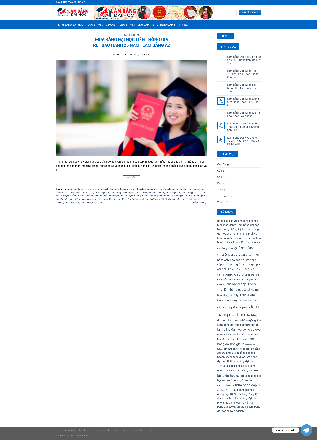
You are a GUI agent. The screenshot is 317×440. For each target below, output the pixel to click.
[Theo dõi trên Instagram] (253, 2)
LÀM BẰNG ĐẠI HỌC (70, 24)
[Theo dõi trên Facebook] (250, 2)
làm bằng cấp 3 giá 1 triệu (243, 269)
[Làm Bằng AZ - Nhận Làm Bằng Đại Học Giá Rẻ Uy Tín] (72, 12)
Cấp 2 (220, 170)
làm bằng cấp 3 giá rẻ (235, 274)
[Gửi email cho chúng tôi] (259, 2)
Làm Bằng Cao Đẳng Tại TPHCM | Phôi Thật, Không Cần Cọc (242, 74)
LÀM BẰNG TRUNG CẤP (134, 24)
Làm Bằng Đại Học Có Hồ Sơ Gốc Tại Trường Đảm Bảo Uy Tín (244, 60)
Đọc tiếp (132, 178)
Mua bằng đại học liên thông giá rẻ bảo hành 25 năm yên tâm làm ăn (98, 195)
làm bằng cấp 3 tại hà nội (242, 290)
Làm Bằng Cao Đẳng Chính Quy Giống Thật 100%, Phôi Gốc (243, 102)
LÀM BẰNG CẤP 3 (164, 24)
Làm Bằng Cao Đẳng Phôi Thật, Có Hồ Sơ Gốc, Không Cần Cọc (243, 126)
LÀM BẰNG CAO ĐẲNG (101, 24)
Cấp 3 (220, 177)
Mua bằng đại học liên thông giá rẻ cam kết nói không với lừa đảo (161, 195)
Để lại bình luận (200, 202)
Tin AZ (183, 24)
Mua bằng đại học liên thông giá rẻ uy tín (83, 202)
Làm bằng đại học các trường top (238, 324)
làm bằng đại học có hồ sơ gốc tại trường (235, 334)
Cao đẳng (223, 164)
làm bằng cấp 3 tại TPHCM (233, 295)
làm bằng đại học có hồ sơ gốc (239, 329)
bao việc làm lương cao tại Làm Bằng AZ (74, 192)
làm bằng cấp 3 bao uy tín (241, 255)
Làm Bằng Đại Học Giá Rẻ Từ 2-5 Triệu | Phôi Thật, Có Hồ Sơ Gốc (243, 140)
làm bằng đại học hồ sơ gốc (236, 349)
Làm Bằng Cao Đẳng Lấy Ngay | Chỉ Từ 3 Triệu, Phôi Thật (242, 88)
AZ (149, 55)
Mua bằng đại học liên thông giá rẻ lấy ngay (101, 199)
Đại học (128, 35)
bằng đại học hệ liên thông (107, 189)
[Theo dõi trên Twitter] (256, 2)
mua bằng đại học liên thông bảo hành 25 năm (143, 192)
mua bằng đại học (224, 390)
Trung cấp (223, 202)
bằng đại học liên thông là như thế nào (164, 189)
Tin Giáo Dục (224, 196)
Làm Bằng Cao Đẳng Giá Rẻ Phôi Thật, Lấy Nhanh (243, 114)
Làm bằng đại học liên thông (107, 192)
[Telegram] (306, 430)
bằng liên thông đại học (194, 189)
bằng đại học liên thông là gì (133, 189)
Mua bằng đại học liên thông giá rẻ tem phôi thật (144, 199)
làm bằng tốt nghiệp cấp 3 (236, 307)
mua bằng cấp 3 (247, 385)
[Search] (257, 24)
